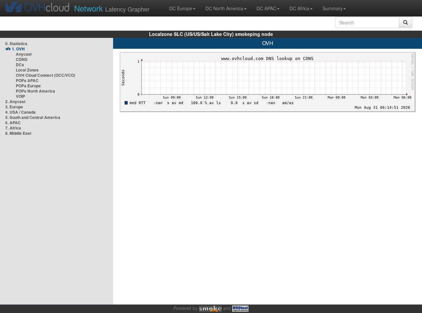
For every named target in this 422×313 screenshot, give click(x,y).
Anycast (24, 54)
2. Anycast (15, 101)
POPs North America (35, 91)
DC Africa (299, 8)
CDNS (21, 59)
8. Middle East (18, 133)
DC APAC (266, 8)
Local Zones (27, 70)
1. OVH (18, 49)
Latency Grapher (111, 8)
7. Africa (13, 128)
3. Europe (14, 107)
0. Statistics (16, 43)
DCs (20, 65)
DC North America (224, 8)
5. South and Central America (32, 117)
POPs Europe (28, 86)
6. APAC (13, 123)
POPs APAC (27, 80)
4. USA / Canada (20, 112)
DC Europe (180, 8)
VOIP (20, 96)
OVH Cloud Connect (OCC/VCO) (45, 75)
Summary (332, 8)
